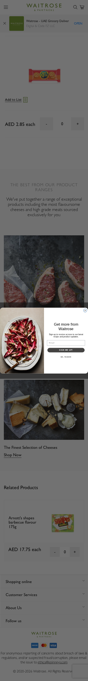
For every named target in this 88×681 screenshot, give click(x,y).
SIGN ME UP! (66, 350)
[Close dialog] (85, 310)
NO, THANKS (66, 357)
